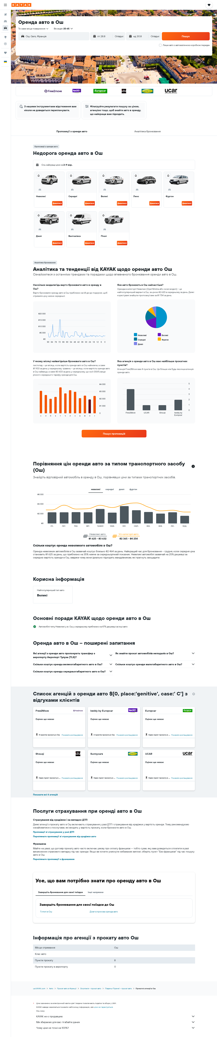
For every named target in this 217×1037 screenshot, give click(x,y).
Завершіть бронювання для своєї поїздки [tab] (60, 892)
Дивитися (57, 203)
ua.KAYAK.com (39, 988)
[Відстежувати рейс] (5, 44)
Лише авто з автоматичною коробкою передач (186, 45)
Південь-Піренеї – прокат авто (118, 988)
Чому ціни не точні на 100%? (52, 1027)
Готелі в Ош (46, 911)
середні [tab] (109, 489)
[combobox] (33, 28)
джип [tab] (121, 489)
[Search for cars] (5, 28)
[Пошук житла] (5, 21)
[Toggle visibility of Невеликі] (140, 335)
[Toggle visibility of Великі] (163, 335)
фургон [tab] (133, 489)
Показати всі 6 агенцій (45, 794)
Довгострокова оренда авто (104, 911)
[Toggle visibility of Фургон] (163, 339)
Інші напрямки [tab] (95, 892)
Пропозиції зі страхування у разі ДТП (53, 832)
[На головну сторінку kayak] (21, 5)
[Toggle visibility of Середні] (140, 339)
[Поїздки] (5, 53)
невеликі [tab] (95, 489)
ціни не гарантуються (103, 1007)
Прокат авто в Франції (66, 988)
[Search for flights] (5, 14)
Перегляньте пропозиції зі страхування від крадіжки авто (64, 836)
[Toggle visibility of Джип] (138, 344)
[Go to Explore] (5, 37)
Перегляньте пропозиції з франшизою (54, 859)
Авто (51, 988)
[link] (114, 433)
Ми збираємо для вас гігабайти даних (58, 1022)
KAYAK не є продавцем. (49, 1016)
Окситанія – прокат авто (90, 988)
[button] (5, 4)
